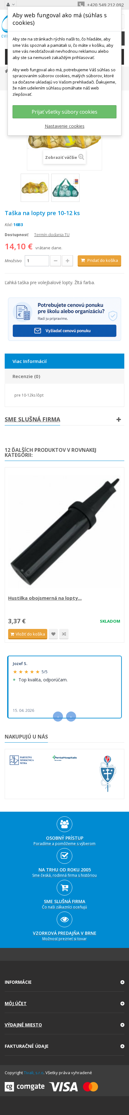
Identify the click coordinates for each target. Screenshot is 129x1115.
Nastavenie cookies (65, 126)
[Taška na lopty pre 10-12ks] (35, 188)
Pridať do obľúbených (53, 634)
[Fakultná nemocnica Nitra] (22, 760)
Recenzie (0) (26, 376)
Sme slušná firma (32, 419)
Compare (64, 634)
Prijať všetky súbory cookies (64, 111)
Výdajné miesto (23, 1025)
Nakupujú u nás (26, 736)
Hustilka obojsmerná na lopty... (45, 598)
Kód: (9, 224)
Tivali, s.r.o (34, 1072)
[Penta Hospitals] (65, 758)
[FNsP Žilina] (107, 773)
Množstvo (13, 260)
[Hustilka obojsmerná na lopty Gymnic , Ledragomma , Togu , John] (64, 531)
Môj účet (16, 1003)
